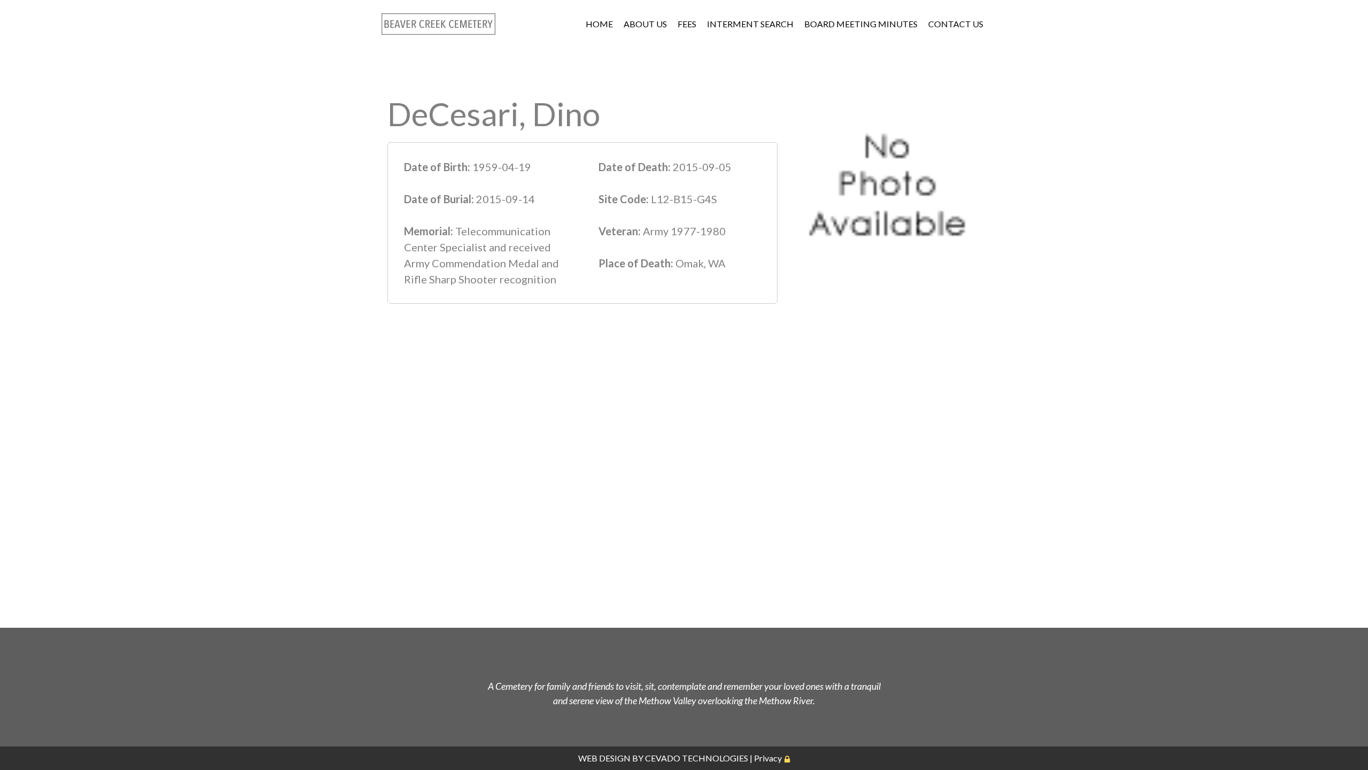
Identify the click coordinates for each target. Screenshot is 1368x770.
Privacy (768, 758)
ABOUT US (645, 24)
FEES (687, 24)
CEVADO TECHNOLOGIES (696, 758)
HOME (599, 24)
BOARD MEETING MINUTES (861, 24)
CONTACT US (955, 24)
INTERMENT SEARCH (750, 24)
